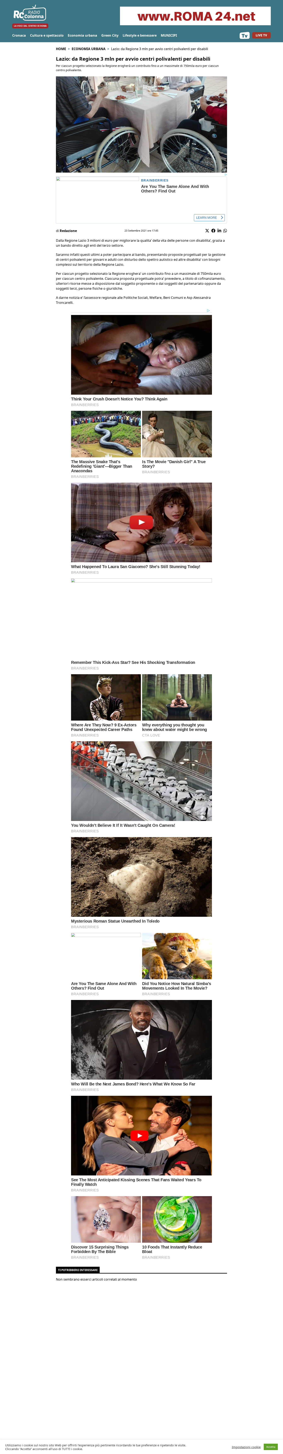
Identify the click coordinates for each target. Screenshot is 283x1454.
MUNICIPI (169, 35)
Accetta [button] (270, 1447)
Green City (110, 35)
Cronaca (19, 35)
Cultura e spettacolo (47, 35)
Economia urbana (82, 35)
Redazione (68, 230)
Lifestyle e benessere (140, 35)
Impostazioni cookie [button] (246, 1447)
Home (61, 49)
